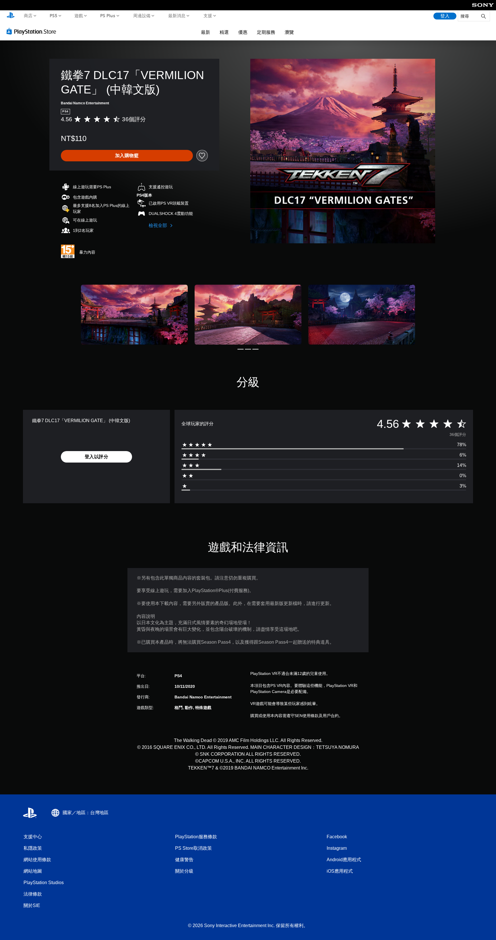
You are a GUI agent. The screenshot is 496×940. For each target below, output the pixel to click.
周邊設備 (141, 15)
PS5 (53, 15)
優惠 (242, 32)
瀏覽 (289, 32)
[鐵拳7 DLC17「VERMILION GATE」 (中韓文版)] (134, 314)
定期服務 (266, 32)
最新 (205, 32)
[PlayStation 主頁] (11, 15)
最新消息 (176, 15)
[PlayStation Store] (33, 31)
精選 (224, 32)
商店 (28, 15)
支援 (207, 15)
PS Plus (107, 15)
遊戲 (78, 15)
